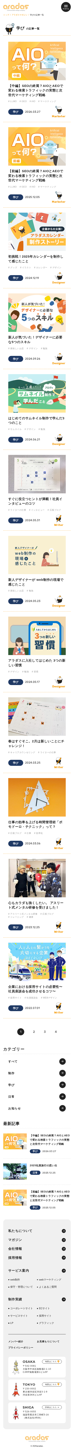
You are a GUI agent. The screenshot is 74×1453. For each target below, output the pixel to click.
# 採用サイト (15, 997)
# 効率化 (38, 833)
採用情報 (15, 1258)
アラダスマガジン (19, 15)
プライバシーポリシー (20, 1347)
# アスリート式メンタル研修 (22, 914)
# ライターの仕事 (17, 510)
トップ (6, 15)
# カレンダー (40, 267)
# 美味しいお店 (16, 348)
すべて (13, 1061)
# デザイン (55, 267)
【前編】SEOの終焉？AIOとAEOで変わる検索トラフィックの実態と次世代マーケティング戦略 (35, 175)
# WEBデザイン (49, 997)
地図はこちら (51, 1361)
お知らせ (14, 1108)
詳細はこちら (51, 1407)
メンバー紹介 (15, 1341)
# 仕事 (28, 833)
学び (16, 111)
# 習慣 (35, 671)
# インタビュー (37, 510)
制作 (11, 1073)
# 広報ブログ (54, 510)
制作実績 (15, 1299)
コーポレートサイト (21, 1308)
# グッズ (12, 267)
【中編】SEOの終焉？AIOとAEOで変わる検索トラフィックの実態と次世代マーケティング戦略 (35, 90)
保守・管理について (21, 1287)
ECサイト (44, 1308)
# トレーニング (16, 917)
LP (11, 1323)
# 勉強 (44, 348)
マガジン (15, 1240)
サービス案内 (18, 1270)
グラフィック (46, 1323)
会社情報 (15, 1248)
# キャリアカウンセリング (21, 752)
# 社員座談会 (31, 997)
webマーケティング (50, 1279)
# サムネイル (15, 429)
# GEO (23, 101)
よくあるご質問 (48, 1287)
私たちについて (20, 1231)
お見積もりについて (48, 1341)
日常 (11, 1096)
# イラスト (25, 267)
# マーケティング (47, 101)
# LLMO (12, 101)
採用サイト (45, 1315)
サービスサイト (19, 1315)
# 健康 (30, 917)
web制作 (15, 1279)
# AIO (32, 101)
